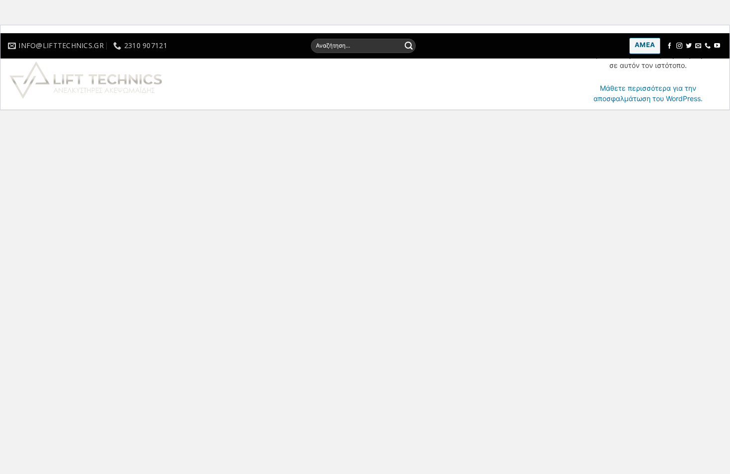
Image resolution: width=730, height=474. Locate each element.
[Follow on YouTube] (717, 46)
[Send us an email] (698, 46)
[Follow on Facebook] (669, 46)
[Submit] (408, 46)
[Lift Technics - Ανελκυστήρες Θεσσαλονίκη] (115, 80)
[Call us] (708, 46)
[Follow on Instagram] (679, 46)
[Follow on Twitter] (689, 46)
